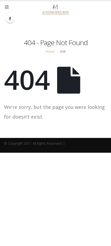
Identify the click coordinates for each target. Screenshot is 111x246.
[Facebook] (10, 19)
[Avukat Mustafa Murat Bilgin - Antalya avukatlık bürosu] (55, 10)
